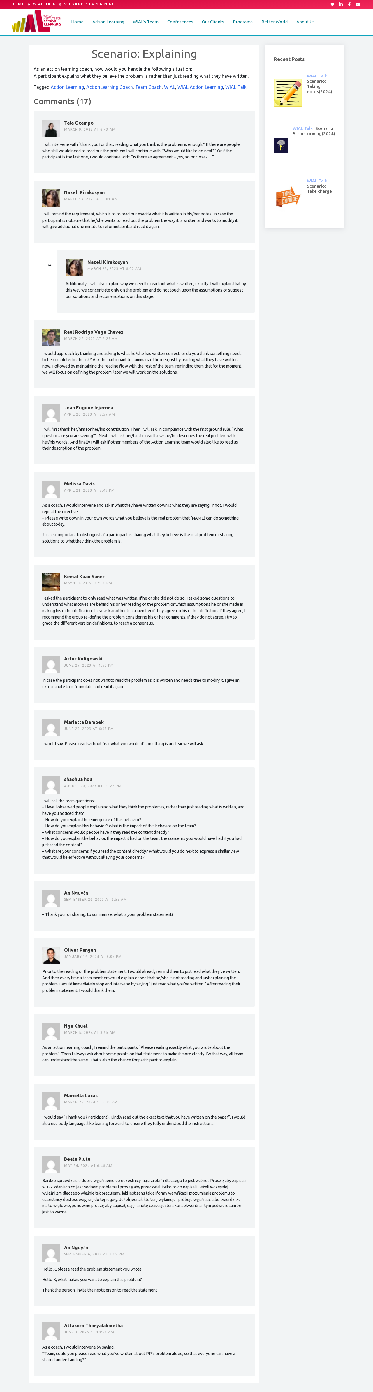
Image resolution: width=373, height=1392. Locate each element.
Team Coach (148, 87)
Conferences (180, 21)
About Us (305, 21)
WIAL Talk (236, 87)
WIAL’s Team (146, 21)
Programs (243, 21)
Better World (274, 21)
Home (77, 21)
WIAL (169, 87)
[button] (108, 22)
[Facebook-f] (349, 4)
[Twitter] (332, 4)
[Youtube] (357, 4)
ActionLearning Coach (109, 87)
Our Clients (213, 21)
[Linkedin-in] (340, 4)
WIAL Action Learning (200, 87)
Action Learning (108, 21)
